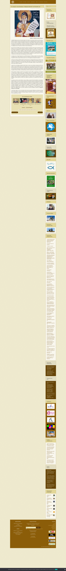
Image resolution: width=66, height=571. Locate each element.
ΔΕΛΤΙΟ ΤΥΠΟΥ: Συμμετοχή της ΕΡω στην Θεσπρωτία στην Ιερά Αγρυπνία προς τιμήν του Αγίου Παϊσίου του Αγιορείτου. (51, 477)
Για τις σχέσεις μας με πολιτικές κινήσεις (51, 346)
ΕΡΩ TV (48, 110)
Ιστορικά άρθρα (50, 213)
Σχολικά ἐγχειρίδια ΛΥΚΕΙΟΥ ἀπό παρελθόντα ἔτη (50, 316)
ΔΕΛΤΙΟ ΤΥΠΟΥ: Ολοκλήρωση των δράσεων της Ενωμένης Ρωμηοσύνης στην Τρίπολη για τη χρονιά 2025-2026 (51, 472)
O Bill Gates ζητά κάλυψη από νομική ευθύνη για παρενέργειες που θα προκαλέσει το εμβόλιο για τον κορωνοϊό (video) (51, 310)
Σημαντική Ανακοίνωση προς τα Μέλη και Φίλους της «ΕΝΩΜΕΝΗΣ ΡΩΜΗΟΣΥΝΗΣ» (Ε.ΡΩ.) (51, 249)
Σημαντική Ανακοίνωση (49, 10)
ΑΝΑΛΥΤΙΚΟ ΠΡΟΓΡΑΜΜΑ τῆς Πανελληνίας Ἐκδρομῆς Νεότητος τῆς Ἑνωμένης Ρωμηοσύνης (50, 448)
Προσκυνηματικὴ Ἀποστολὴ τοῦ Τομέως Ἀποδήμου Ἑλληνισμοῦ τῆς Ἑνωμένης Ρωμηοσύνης (50, 481)
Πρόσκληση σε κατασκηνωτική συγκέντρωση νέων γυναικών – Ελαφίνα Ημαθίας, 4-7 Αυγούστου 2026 (51, 368)
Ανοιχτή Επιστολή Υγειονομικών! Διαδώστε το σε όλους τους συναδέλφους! (50, 273)
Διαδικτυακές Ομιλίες (49, 135)
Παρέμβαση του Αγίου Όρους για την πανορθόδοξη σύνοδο (50, 355)
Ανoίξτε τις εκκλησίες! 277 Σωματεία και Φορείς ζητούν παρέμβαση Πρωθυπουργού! (50, 302)
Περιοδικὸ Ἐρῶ (50, 40)
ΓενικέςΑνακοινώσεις (49, 440)
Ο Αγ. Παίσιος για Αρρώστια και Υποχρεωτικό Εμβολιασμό (50, 263)
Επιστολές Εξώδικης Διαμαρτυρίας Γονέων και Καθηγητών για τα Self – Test (50, 285)
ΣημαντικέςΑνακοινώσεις (49, 236)
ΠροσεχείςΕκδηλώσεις (49, 363)
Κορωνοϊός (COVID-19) (49, 148)
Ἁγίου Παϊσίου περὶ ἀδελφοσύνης (49, 352)
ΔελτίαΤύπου (48, 467)
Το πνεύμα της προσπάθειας (51, 525)
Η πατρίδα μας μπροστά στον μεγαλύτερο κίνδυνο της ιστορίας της (50, 358)
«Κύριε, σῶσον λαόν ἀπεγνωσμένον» (49, 282)
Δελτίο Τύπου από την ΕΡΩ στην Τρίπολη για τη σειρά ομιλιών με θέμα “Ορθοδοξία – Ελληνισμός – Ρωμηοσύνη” (51, 461)
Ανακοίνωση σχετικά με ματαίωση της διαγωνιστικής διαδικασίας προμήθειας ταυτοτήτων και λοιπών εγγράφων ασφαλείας (50, 343)
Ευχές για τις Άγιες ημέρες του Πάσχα (50, 382)
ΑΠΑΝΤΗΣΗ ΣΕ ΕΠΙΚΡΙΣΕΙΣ (51, 393)
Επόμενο (40, 112)
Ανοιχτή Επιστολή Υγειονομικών (49, 270)
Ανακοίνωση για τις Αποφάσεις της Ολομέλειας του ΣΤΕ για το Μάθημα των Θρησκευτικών (51, 326)
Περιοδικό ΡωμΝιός (51, 57)
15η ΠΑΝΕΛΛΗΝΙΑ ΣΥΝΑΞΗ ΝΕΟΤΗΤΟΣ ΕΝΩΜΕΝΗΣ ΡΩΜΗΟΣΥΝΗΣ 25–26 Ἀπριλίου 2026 (51, 240)
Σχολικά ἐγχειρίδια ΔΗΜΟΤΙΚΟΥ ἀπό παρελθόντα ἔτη (51, 323)
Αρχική (54, 523)
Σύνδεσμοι (49, 401)
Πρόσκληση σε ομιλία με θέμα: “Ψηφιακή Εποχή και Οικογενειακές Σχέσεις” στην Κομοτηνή (50, 452)
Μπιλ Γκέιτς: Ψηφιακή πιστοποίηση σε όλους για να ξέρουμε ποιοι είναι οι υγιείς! (50, 292)
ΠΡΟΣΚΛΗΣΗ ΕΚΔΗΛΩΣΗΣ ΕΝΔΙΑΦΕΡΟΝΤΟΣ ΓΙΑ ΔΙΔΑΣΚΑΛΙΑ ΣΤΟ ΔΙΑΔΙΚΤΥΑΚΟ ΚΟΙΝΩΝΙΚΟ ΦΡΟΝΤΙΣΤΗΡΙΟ (51, 257)
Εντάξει (56, 569)
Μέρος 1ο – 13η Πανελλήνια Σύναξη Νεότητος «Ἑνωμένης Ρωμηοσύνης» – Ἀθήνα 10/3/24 (51, 253)
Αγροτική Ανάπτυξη (51, 173)
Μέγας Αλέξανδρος (51, 120)
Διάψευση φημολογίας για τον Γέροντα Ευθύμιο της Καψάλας (51, 279)
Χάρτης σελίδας (53, 527)
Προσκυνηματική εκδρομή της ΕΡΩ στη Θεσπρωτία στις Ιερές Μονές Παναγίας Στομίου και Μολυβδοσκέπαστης (51, 485)
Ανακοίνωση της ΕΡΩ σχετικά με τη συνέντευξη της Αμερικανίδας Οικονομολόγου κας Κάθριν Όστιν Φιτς (50, 288)
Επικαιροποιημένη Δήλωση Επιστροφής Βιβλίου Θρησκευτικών (50, 314)
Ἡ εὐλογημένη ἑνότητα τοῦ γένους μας (50, 244)
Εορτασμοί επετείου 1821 (49, 225)
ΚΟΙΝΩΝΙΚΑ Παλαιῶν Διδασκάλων (49, 76)
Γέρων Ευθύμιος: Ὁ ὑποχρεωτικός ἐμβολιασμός (50, 261)
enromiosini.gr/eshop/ (33, 537)
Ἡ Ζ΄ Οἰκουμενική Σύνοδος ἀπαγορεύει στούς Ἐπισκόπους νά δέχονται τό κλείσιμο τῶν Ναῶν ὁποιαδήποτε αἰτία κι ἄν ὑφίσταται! (50, 298)
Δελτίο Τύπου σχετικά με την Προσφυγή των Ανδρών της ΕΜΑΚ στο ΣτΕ (50, 276)
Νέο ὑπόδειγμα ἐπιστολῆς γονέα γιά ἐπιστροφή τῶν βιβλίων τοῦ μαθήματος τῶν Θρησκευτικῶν (51, 349)
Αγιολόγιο (49, 201)
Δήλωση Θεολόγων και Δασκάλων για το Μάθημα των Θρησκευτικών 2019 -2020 (50, 334)
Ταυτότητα (54, 524)
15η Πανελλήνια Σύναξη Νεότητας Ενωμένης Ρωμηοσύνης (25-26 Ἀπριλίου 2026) (50, 457)
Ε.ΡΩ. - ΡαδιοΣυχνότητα (50, 23)
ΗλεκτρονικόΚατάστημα (49, 491)
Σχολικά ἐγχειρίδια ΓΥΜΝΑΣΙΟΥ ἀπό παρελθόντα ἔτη (51, 319)
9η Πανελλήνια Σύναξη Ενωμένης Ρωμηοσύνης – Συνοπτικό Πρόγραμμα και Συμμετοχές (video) (50, 386)
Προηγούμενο (15, 112)
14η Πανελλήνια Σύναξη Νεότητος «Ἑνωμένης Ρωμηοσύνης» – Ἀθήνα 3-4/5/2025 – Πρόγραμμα (50, 390)
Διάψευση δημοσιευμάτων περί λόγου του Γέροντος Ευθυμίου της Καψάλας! (50, 306)
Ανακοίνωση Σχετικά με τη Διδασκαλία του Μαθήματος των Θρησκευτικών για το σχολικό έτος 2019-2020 (50, 330)
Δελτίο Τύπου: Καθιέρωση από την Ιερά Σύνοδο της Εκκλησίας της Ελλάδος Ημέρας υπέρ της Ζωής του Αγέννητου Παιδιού (51, 338)
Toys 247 (48, 159)
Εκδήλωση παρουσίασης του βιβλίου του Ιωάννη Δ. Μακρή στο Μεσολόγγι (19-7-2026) (50, 444)
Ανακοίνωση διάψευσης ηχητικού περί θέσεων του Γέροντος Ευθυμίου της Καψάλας (50, 267)
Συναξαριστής (53, 526)
